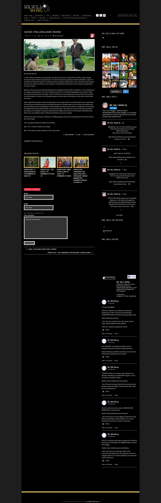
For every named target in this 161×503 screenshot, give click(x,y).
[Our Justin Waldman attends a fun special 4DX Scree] (124, 84)
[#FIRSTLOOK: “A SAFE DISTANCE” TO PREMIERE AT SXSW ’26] (31, 162)
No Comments (59, 36)
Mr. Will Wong (113, 301)
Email (26, 204)
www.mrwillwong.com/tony (110, 318)
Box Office (66, 15)
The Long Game (89, 134)
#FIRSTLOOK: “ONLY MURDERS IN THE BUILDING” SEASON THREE (69, 252)
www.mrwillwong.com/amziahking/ (118, 448)
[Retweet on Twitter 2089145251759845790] (113, 210)
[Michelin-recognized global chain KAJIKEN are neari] (132, 84)
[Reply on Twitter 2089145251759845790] (109, 210)
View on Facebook (107, 333)
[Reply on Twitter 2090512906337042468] (109, 142)
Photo (107, 330)
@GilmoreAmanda (122, 131)
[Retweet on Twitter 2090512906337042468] (113, 142)
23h (123, 123)
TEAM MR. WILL (29, 20)
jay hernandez (69, 134)
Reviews (55, 16)
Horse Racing (54, 18)
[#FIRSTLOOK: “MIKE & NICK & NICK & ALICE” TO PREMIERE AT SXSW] (64, 162)
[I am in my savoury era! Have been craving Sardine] (132, 75)
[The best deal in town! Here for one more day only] (132, 66)
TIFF (47, 15)
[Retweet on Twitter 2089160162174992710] (113, 187)
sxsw (78, 134)
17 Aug (124, 170)
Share (116, 333)
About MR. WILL (43, 20)
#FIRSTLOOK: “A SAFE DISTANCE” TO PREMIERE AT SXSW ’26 (30, 172)
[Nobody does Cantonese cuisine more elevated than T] (132, 58)
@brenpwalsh (113, 202)
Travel (33, 18)
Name (26, 193)
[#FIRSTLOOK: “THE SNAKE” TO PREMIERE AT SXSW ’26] (47, 162)
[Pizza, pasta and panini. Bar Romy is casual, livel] (106, 58)
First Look (28, 15)
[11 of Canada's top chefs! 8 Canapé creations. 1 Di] (124, 66)
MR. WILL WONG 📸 (113, 123)
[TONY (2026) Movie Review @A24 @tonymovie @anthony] (106, 84)
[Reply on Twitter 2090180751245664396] (109, 163)
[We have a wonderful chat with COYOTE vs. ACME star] (115, 58)
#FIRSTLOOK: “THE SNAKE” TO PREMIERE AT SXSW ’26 (47, 172)
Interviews (86, 15)
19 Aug (124, 149)
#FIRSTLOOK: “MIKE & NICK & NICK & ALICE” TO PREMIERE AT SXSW (64, 172)
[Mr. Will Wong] (109, 278)
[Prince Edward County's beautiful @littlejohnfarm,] (115, 66)
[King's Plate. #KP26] (124, 75)
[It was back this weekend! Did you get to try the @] (106, 75)
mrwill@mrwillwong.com (93, 501)
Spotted (42, 18)
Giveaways (39, 15)
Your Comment (29, 215)
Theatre (76, 15)
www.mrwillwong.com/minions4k (117, 413)
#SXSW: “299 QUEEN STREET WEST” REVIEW (42, 249)
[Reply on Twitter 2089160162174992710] (109, 187)
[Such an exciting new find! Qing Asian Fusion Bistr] (124, 58)
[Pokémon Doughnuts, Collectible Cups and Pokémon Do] (106, 66)
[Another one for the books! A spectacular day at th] (115, 75)
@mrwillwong (107, 231)
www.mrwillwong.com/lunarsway (117, 381)
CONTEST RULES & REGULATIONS (74, 18)
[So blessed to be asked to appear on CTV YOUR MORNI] (115, 84)
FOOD (26, 18)
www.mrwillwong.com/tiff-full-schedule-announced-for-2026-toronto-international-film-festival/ (119, 353)
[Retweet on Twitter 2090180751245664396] (113, 163)
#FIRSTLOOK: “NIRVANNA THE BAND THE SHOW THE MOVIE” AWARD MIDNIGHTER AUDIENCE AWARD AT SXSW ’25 (80, 175)
